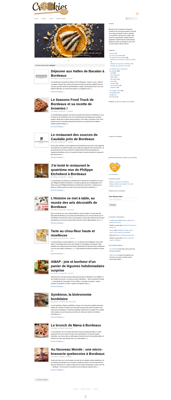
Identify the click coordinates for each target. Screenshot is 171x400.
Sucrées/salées (114, 85)
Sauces (112, 81)
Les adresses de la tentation (117, 57)
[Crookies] (85, 8)
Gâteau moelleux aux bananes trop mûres (121, 184)
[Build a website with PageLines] (85, 396)
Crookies (55, 78)
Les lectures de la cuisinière (117, 69)
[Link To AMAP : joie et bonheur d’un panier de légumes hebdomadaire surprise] (41, 267)
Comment (70, 142)
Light (111, 73)
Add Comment (69, 78)
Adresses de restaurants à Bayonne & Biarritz (123, 59)
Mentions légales (61, 18)
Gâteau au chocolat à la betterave (119, 182)
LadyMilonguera (114, 220)
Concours (112, 53)
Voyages (111, 95)
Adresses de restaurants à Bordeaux (120, 64)
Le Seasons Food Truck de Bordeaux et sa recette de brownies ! (72, 104)
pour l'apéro (113, 75)
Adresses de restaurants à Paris (119, 66)
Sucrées (112, 83)
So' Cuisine (113, 249)
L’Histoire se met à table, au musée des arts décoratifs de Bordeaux (74, 202)
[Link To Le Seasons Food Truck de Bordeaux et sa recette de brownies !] (41, 105)
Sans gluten (113, 79)
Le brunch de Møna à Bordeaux (76, 325)
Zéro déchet (112, 97)
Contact (51, 18)
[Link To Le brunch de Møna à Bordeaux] (41, 330)
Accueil (36, 18)
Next (100, 40)
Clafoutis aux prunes (115, 186)
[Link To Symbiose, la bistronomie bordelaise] (41, 299)
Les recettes (112, 71)
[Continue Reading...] (57, 92)
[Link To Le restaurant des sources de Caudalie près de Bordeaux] (41, 140)
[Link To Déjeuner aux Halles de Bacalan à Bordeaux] (41, 76)
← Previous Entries (42, 380)
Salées (112, 77)
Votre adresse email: (116, 196)
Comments (70, 111)
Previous (38, 40)
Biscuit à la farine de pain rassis (125, 235)
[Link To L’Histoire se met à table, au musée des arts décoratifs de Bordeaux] (41, 203)
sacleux (112, 230)
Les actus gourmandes (115, 55)
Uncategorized (113, 93)
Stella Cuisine (114, 255)
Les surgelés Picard (115, 90)
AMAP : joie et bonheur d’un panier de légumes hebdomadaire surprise (77, 266)
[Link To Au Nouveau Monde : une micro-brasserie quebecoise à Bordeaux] (41, 354)
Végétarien (113, 87)
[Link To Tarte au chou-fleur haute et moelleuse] (41, 236)
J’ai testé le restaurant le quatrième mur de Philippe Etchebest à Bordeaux (72, 170)
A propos (43, 18)
